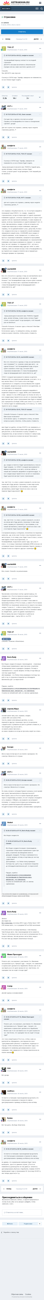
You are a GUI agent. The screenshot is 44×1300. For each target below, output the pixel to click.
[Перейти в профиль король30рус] (4, 710)
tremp (9, 986)
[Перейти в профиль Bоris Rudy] (4, 658)
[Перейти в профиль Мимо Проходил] (4, 956)
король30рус (13, 709)
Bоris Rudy (11, 657)
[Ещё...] (40, 48)
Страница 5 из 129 (22, 39)
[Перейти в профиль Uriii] (4, 1069)
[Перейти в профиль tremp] (4, 987)
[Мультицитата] (8, 87)
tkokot (10, 822)
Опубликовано (17, 50)
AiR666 (6, 23)
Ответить (22, 32)
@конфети (6, 639)
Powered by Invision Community (22, 1297)
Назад (7, 39)
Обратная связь (17, 1294)
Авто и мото (16, 25)
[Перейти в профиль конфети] (4, 147)
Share (10, 1224)
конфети (11, 146)
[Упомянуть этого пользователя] (3, 87)
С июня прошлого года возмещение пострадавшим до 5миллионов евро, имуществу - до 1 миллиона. (19, 877)
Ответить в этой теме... (15, 1212)
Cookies (28, 1294)
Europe (10, 747)
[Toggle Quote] (5, 55)
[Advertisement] (22, 1264)
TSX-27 (10, 47)
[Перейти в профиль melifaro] (4, 1092)
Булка (9, 1118)
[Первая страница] (2, 39)
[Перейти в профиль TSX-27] (4, 48)
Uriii (8, 1068)
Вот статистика (7, 923)
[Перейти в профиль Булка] (4, 1119)
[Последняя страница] (41, 39)
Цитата (14, 87)
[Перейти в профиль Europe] (4, 748)
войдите (27, 1202)
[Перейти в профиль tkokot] (4, 824)
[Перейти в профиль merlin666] (4, 270)
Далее (36, 39)
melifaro (10, 1091)
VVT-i (9, 106)
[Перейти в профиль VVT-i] (4, 107)
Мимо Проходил (14, 954)
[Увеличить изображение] (22, 491)
